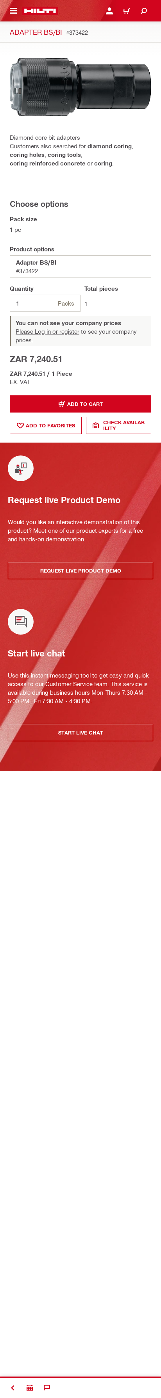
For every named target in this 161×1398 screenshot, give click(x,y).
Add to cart (85, 404)
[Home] (40, 11)
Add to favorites (50, 425)
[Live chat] (46, 1387)
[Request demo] (29, 1387)
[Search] (143, 11)
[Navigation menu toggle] (13, 11)
